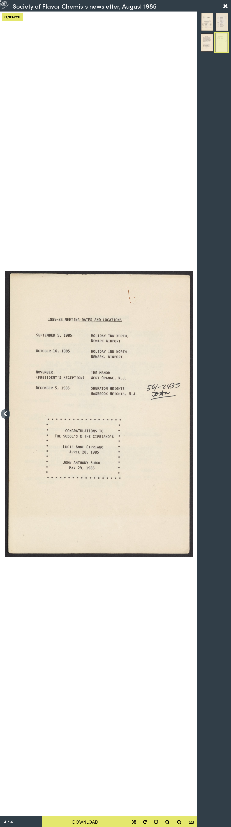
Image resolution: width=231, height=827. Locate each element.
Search (13, 17)
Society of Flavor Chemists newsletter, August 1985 (85, 5)
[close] (225, 6)
